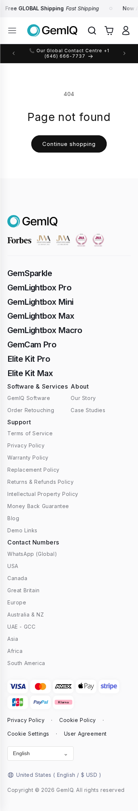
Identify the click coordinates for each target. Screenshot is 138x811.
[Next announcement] (124, 53)
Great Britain (23, 590)
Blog (13, 518)
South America (26, 663)
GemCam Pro (31, 344)
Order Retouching (30, 410)
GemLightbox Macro (44, 330)
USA (12, 566)
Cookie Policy (77, 720)
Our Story (83, 398)
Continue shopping (69, 143)
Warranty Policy (28, 457)
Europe (16, 602)
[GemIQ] (52, 30)
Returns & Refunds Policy (40, 482)
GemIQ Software (28, 398)
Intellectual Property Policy (42, 494)
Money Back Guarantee (38, 506)
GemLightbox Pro (39, 287)
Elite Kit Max (30, 373)
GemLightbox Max (40, 316)
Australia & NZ (25, 614)
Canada (17, 578)
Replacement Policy (33, 470)
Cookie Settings (28, 733)
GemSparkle (29, 273)
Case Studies (88, 410)
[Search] (92, 30)
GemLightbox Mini (40, 302)
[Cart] (109, 30)
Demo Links (22, 530)
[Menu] (12, 30)
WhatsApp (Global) (32, 554)
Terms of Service (30, 433)
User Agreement (85, 733)
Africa (15, 651)
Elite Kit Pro (28, 359)
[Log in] (126, 30)
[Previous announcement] (14, 53)
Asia (12, 639)
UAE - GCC (21, 627)
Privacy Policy (26, 445)
